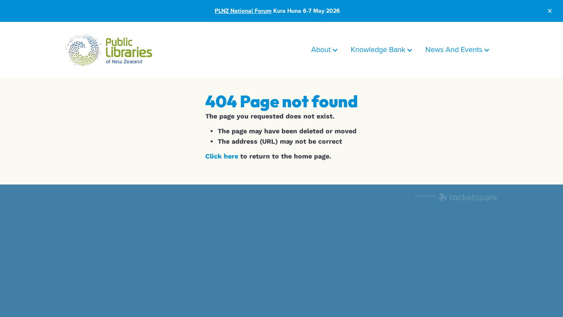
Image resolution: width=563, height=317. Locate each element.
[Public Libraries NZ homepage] (109, 49)
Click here (221, 156)
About (322, 49)
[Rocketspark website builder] (456, 198)
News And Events (454, 49)
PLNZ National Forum (243, 11)
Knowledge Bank (379, 49)
